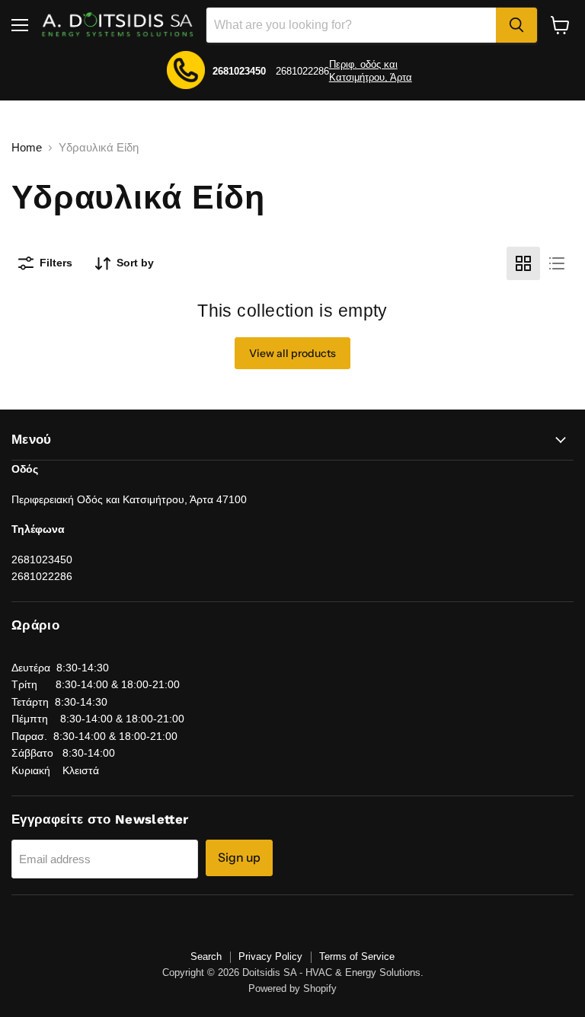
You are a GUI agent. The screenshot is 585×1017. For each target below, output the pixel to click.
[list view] (557, 263)
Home (26, 147)
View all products (292, 353)
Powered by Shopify (292, 988)
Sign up (239, 857)
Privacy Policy (270, 956)
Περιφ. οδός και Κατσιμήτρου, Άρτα (370, 71)
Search (206, 956)
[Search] (516, 25)
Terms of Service (357, 956)
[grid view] (523, 263)
